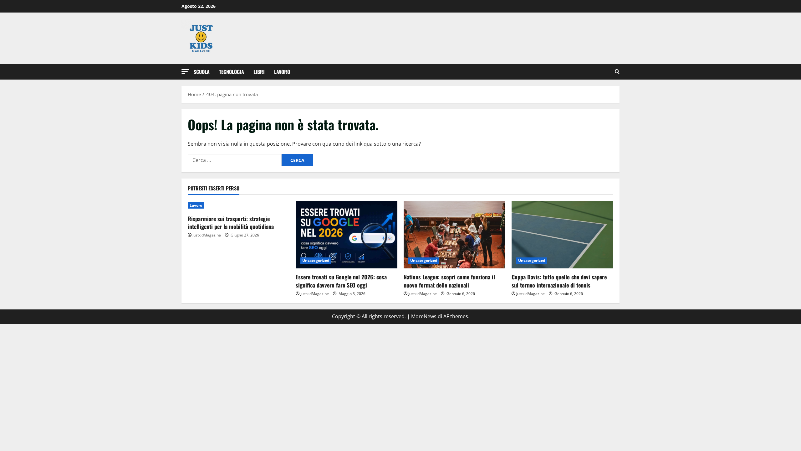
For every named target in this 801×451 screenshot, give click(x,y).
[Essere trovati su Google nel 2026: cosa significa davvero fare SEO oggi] (346, 235)
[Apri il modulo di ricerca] (617, 72)
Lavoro (282, 71)
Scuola (202, 71)
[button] (185, 71)
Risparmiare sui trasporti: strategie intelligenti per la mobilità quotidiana (231, 223)
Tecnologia (231, 71)
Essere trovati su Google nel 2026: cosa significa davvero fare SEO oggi (341, 281)
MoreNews (423, 316)
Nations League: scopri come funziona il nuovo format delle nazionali (449, 281)
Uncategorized (315, 260)
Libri (259, 71)
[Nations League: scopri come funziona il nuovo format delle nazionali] (454, 235)
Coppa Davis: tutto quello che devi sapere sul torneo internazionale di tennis (559, 281)
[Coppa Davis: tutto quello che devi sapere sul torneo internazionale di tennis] (562, 235)
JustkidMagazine (206, 235)
